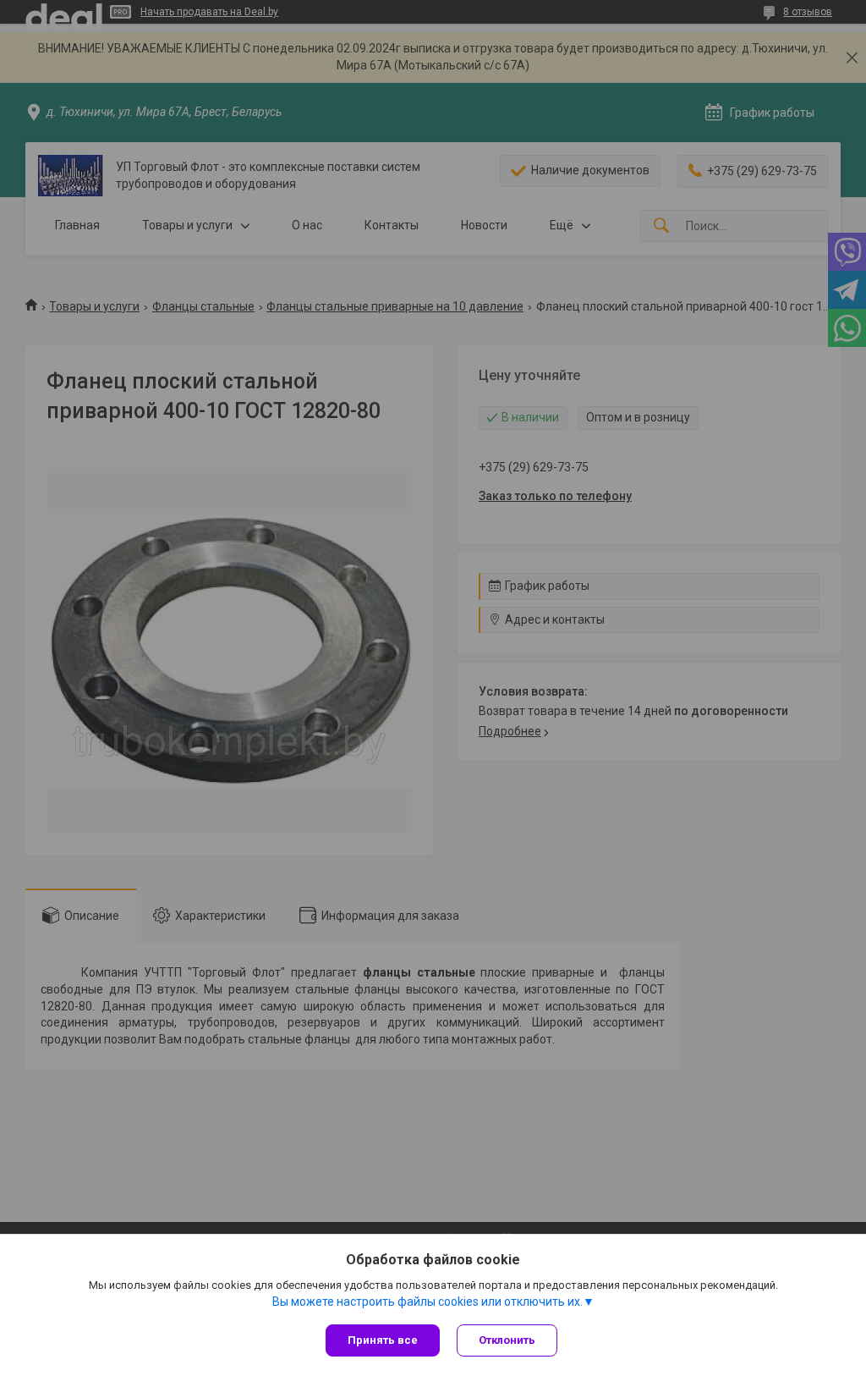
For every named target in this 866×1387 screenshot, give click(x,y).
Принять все (383, 1340)
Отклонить (507, 1340)
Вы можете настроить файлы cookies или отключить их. (427, 1301)
